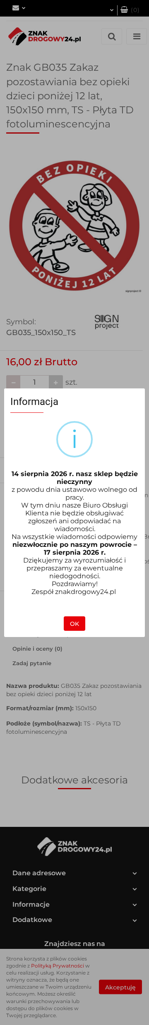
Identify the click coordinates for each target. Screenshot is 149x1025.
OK (74, 623)
